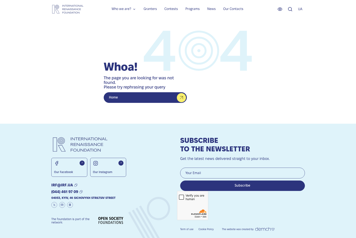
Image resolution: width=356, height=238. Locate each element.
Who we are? (121, 9)
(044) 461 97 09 (64, 192)
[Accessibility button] (280, 9)
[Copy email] (76, 185)
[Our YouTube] (62, 205)
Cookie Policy (206, 229)
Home (113, 97)
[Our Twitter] (54, 205)
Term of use (186, 229)
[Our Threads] (70, 205)
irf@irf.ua (62, 185)
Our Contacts (233, 9)
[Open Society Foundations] (110, 221)
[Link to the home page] (67, 9)
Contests (171, 9)
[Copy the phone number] (81, 192)
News (211, 9)
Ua (300, 9)
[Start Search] (290, 9)
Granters (150, 9)
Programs (192, 9)
